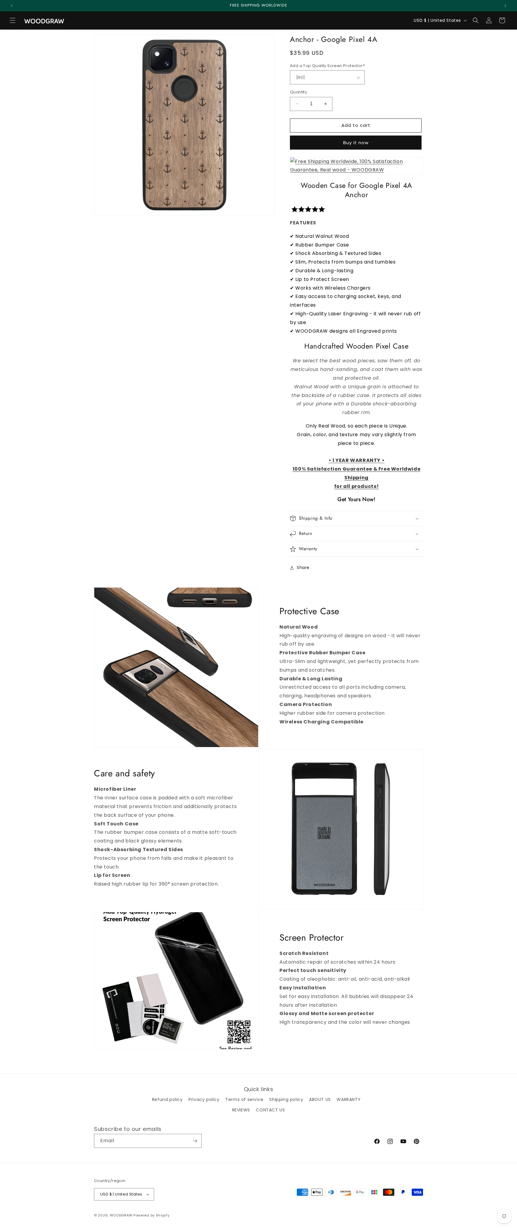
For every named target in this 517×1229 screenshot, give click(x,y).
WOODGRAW (121, 1215)
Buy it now (356, 142)
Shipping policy (286, 1099)
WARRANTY (349, 1099)
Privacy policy (203, 1099)
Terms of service (244, 1099)
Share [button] (303, 568)
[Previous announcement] (11, 5)
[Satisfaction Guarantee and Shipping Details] (356, 166)
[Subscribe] (194, 1141)
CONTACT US (270, 1110)
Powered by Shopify (151, 1215)
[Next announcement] (505, 5)
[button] (12, 20)
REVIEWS (241, 1110)
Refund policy (167, 1099)
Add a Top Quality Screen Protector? (327, 66)
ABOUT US (320, 1099)
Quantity (298, 92)
